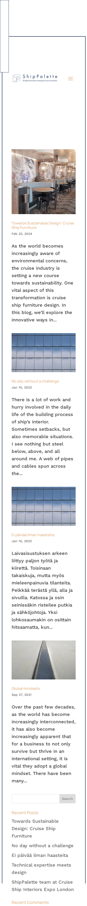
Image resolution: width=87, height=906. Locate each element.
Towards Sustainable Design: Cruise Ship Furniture (43, 225)
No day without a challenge (35, 381)
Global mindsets (26, 688)
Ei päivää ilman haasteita (33, 534)
